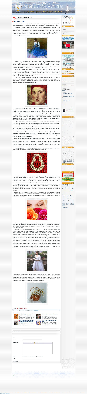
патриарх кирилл (65, 200)
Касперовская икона (66, 186)
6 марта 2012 (20, 19)
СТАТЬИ (23, 17)
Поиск (64, 28)
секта (70, 203)
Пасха (73, 187)
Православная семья (66, 188)
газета (68, 193)
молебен (68, 197)
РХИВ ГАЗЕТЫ (68, 67)
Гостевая (64, 29)
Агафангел (66, 184)
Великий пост (70, 185)
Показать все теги (65, 207)
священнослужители (65, 203)
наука (67, 198)
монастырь (64, 198)
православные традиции (68, 201)
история (72, 194)
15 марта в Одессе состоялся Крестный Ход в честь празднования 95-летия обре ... (49, 315)
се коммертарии (68, 114)
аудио (72, 189)
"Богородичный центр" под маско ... (68, 93)
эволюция (67, 204)
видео (72, 191)
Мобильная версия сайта (67, 32)
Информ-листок (29, 17)
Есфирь (25, 308)
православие (71, 200)
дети (73, 193)
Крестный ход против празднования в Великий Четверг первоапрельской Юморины (26, 321)
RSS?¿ (64, 33)
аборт (68, 189)
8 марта (17, 308)
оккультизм (67, 199)
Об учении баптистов (69, 110)
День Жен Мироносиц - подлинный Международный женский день (25, 314)
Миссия (19, 17)
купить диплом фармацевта (5, 393)
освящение (72, 199)
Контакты (64, 30)
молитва (72, 197)
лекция (66, 196)
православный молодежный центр (68, 202)
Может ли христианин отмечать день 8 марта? (49, 321)
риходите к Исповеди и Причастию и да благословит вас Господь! (68, 161)
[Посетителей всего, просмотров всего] (16, 376)
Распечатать (35, 310)
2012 (63, 184)
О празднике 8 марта (18, 21)
